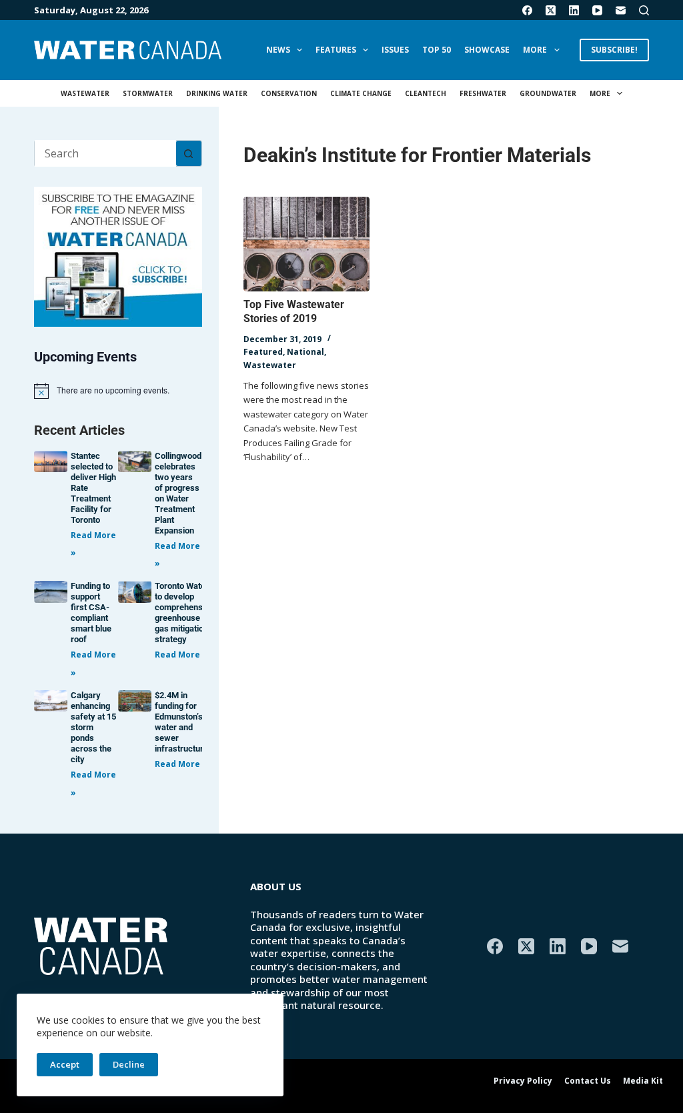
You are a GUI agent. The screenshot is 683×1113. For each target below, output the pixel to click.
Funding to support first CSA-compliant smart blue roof (91, 612)
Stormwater (148, 93)
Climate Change (361, 93)
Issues (395, 49)
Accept (64, 1064)
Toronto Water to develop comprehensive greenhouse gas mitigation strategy (184, 612)
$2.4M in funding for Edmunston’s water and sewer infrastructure (181, 722)
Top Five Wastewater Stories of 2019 (293, 311)
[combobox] (105, 153)
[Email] (621, 10)
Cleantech (425, 93)
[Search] (644, 10)
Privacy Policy (523, 1081)
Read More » (181, 654)
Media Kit (643, 1081)
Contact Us (587, 1081)
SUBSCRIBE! (614, 49)
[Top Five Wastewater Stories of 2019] (306, 244)
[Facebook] (527, 10)
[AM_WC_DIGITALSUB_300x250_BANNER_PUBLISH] (117, 255)
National (305, 351)
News (278, 49)
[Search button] (188, 153)
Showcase (487, 49)
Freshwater (483, 93)
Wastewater (85, 93)
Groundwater (548, 93)
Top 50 (436, 49)
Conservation (289, 93)
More (535, 49)
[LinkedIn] (574, 10)
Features (335, 49)
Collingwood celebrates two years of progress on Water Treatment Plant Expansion (178, 493)
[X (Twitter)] (551, 10)
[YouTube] (597, 10)
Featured (263, 351)
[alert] (117, 391)
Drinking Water (216, 93)
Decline (129, 1064)
